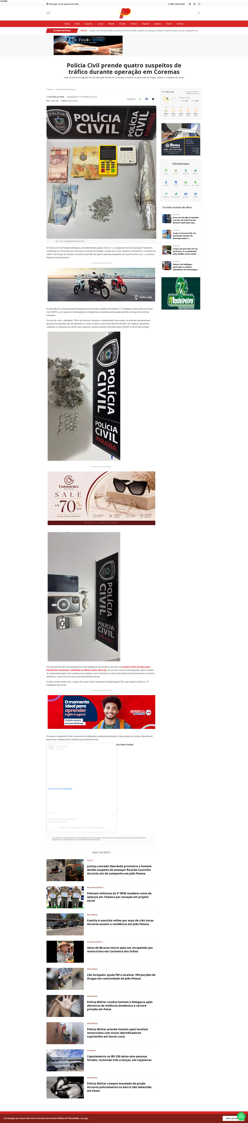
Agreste (157, 24)
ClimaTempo (195, 93)
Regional (145, 24)
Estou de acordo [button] (233, 1118)
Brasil (77, 24)
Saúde (169, 24)
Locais (100, 24)
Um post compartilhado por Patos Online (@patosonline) (81, 828)
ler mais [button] (84, 1118)
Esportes (88, 24)
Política (134, 24)
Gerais (67, 24)
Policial (122, 24)
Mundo (111, 24)
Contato (180, 24)
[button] (241, 1116)
